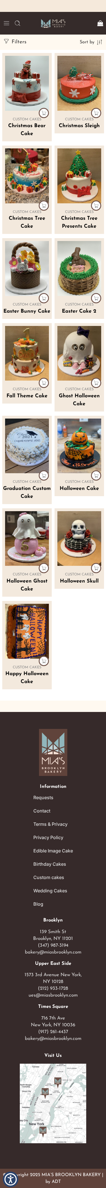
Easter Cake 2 (79, 311)
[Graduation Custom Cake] (27, 446)
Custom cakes (48, 877)
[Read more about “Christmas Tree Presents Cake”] (96, 206)
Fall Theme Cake (27, 396)
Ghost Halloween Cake (79, 400)
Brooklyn (53, 920)
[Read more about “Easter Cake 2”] (96, 298)
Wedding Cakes (50, 890)
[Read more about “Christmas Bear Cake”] (44, 113)
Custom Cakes (27, 119)
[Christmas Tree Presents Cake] (79, 175)
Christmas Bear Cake (27, 129)
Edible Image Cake (53, 851)
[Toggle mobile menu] (6, 23)
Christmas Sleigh (79, 126)
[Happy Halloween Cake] (27, 631)
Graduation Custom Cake (27, 492)
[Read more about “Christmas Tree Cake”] (44, 206)
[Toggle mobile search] (17, 23)
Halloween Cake (79, 488)
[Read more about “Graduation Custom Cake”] (44, 475)
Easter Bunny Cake (26, 311)
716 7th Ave (53, 1018)
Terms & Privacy (50, 824)
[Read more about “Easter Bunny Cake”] (44, 298)
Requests (43, 797)
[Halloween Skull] (79, 538)
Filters (18, 42)
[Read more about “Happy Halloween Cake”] (44, 661)
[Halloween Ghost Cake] (27, 538)
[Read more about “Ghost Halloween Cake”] (96, 383)
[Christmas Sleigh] (79, 83)
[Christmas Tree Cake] (27, 175)
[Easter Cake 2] (79, 268)
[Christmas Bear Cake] (27, 83)
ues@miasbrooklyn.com (53, 995)
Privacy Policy (48, 837)
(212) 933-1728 (53, 988)
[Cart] (100, 23)
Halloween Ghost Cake (27, 585)
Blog (38, 904)
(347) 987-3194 (53, 945)
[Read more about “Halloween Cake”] (96, 475)
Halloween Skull (79, 581)
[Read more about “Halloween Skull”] (96, 568)
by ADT (53, 1182)
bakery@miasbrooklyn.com (53, 952)
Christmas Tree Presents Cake (79, 222)
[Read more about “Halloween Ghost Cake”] (44, 568)
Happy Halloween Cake (27, 677)
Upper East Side (53, 963)
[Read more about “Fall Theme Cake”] (44, 383)
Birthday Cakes (49, 864)
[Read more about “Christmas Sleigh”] (96, 113)
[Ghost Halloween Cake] (79, 353)
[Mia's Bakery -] (53, 23)
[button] (10, 1179)
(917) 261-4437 (53, 1031)
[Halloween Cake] (79, 446)
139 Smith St (53, 931)
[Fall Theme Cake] (27, 353)
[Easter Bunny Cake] (27, 268)
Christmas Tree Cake (27, 222)
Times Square (53, 1006)
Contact (41, 811)
